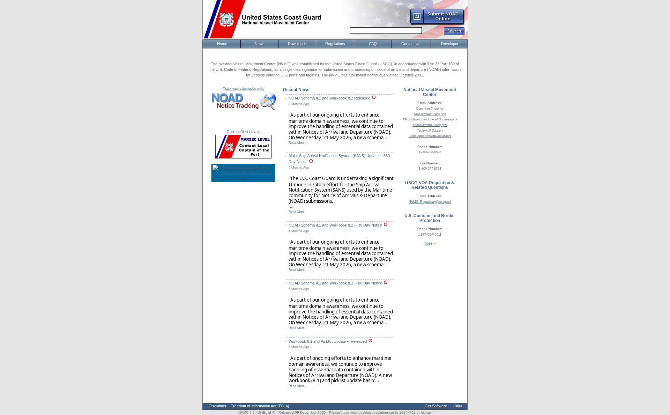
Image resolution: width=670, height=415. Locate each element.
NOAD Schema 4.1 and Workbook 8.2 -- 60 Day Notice (335, 283)
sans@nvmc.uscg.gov (430, 114)
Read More (297, 142)
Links (457, 406)
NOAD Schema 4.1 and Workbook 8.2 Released (329, 98)
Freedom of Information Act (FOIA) (260, 406)
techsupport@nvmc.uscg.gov (430, 136)
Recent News (296, 89)
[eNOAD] (437, 24)
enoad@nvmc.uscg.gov (430, 125)
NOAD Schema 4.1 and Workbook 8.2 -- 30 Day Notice (335, 225)
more (428, 243)
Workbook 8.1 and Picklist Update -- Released (328, 341)
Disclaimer (217, 406)
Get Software (436, 406)
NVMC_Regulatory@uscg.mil (430, 201)
